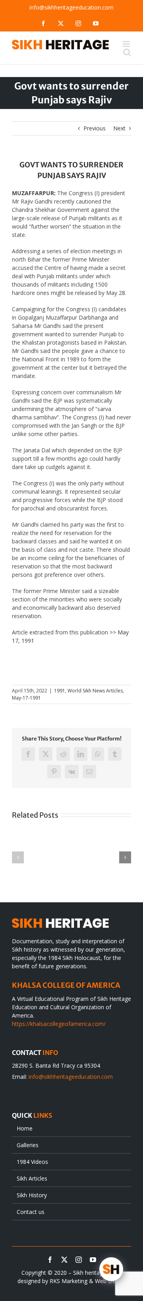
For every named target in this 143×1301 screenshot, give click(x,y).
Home (25, 1128)
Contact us (30, 1212)
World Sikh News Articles (95, 690)
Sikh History (32, 1195)
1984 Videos (32, 1161)
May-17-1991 (26, 697)
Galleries (28, 1145)
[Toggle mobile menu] (127, 44)
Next (119, 128)
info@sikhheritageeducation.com (71, 7)
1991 (59, 690)
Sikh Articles (32, 1178)
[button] (18, 857)
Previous (94, 128)
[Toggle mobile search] (127, 52)
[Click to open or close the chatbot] (111, 1269)
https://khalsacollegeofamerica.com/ (59, 1024)
